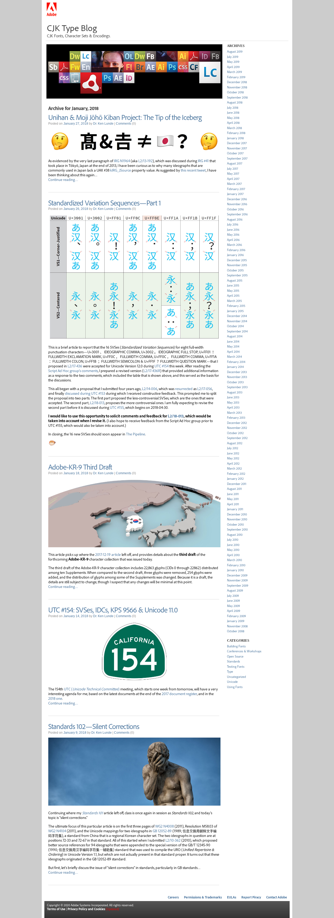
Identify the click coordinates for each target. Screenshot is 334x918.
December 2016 (237, 199)
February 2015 (236, 305)
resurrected (184, 388)
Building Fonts (236, 646)
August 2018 (234, 102)
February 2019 (236, 77)
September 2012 (237, 438)
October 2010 (235, 524)
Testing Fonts (235, 666)
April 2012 (233, 463)
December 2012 (237, 423)
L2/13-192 (145, 160)
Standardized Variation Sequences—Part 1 (104, 203)
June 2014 (233, 341)
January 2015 (235, 311)
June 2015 (233, 285)
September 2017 (237, 158)
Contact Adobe (276, 897)
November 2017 (237, 148)
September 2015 (237, 275)
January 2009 (235, 621)
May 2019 (233, 61)
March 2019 (234, 72)
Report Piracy (251, 897)
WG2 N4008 (164, 826)
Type (230, 671)
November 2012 (237, 427)
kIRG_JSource (120, 170)
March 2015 (234, 301)
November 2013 (237, 377)
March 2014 (234, 356)
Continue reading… (63, 179)
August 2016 (234, 219)
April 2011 (233, 504)
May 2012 (233, 458)
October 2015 (235, 270)
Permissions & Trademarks (203, 897)
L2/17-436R (152, 370)
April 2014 (233, 351)
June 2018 (233, 112)
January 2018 (235, 138)
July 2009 (233, 595)
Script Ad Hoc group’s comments (73, 370)
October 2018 (235, 92)
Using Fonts (235, 687)
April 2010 (233, 555)
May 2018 (233, 117)
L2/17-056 (204, 388)
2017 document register (179, 693)
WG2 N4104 (57, 830)
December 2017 (237, 143)
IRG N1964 (122, 160)
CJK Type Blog (72, 28)
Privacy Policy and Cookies (86, 909)
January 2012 (235, 478)
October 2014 (235, 326)
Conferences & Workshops (244, 651)
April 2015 (233, 295)
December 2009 (237, 575)
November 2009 (237, 580)
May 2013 (233, 402)
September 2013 (237, 387)
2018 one (55, 698)
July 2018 (232, 107)
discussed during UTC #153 (85, 393)
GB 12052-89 (162, 830)
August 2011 (234, 489)
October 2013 (235, 382)
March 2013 (234, 412)
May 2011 (233, 499)
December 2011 (236, 484)
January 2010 (235, 570)
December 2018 (237, 82)
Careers (173, 897)
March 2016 (234, 244)
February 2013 (236, 417)
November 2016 (237, 204)
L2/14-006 (149, 388)
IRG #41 (203, 160)
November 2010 (237, 519)
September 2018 (237, 97)
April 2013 (233, 407)
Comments (123, 123)
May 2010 (233, 550)
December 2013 (237, 372)
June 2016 (233, 229)
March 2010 (234, 560)
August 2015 (234, 280)
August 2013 (234, 392)
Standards (233, 661)
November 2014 (237, 321)
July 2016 (232, 224)
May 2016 (233, 234)
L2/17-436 (75, 365)
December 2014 (237, 316)
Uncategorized (236, 676)
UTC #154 (161, 365)
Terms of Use (56, 909)
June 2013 (233, 397)
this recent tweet (193, 170)
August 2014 (234, 336)
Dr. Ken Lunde (103, 123)
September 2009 (237, 585)
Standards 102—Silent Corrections (93, 726)
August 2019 (234, 51)
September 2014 (237, 331)
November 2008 (237, 626)
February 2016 (236, 250)
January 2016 (235, 255)
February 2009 (236, 616)
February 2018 (236, 133)
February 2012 (236, 473)
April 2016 (233, 240)
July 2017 (232, 168)
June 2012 (233, 453)
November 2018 (237, 87)
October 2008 (235, 631)
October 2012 (235, 433)
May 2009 (233, 606)
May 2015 (233, 290)
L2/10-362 (173, 840)
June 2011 (233, 494)
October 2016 (235, 209)
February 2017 (236, 189)
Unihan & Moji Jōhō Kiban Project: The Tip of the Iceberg (125, 117)
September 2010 (237, 529)
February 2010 (236, 565)
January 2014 (235, 366)
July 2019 (232, 56)
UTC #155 (117, 407)
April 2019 (233, 67)
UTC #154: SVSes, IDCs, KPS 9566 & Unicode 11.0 (113, 610)
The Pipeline (135, 433)
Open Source (235, 656)
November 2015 (237, 265)
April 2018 (233, 122)
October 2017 (235, 153)
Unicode (232, 681)
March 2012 (234, 468)
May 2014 (233, 346)
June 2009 (233, 600)
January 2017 (235, 194)
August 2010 (234, 534)
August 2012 (234, 443)
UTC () (92, 688)
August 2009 (235, 590)
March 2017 (234, 183)
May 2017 (233, 173)
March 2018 (234, 128)
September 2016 (237, 214)
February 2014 (236, 362)
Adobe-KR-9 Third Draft (80, 467)
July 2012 (232, 448)
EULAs (231, 897)
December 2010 (237, 514)
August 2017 (234, 163)
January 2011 (235, 509)
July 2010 (232, 539)
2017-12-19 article (108, 554)
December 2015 (237, 260)
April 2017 (233, 179)
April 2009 (233, 611)
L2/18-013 (97, 402)
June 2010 (233, 545)
